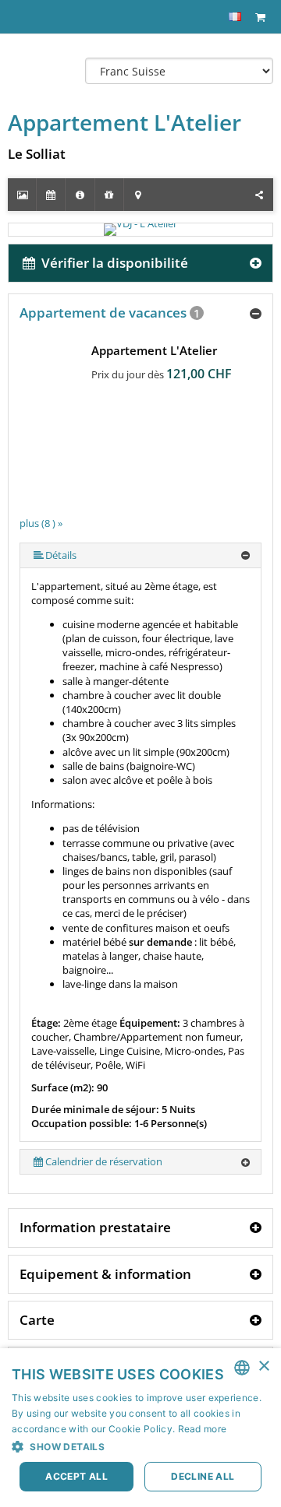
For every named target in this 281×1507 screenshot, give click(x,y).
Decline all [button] (202, 1476)
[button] (140, 1446)
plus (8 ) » (41, 523)
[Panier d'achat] (260, 16)
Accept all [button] (76, 1476)
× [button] (263, 1366)
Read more (202, 1429)
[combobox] (242, 1367)
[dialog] (140, 1427)
